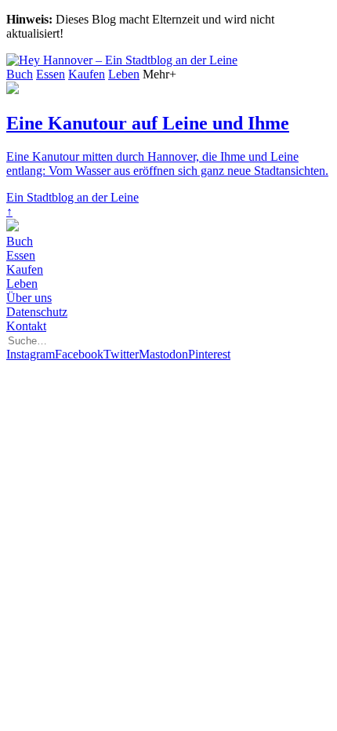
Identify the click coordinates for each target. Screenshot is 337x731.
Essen (50, 74)
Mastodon (163, 354)
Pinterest (209, 354)
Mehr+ (159, 74)
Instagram (30, 354)
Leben (124, 74)
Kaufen (86, 74)
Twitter (121, 354)
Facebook (79, 354)
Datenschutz (36, 311)
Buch (19, 74)
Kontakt (26, 326)
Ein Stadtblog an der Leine (72, 197)
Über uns (29, 297)
